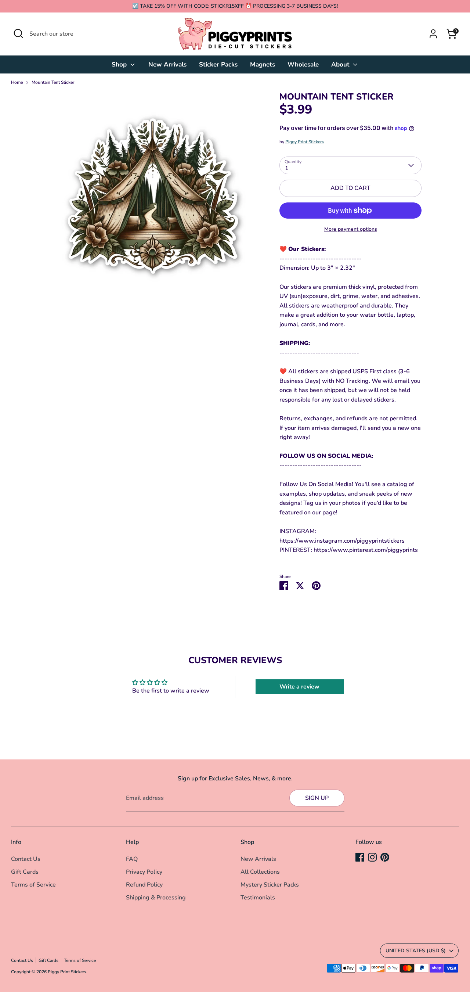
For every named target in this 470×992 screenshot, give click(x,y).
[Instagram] (372, 857)
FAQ (132, 859)
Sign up (317, 798)
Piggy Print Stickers (304, 142)
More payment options (350, 229)
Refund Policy (144, 885)
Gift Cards (25, 872)
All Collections (260, 872)
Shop (120, 64)
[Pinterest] (384, 857)
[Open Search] (18, 33)
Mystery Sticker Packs (270, 885)
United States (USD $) (416, 950)
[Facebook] (359, 857)
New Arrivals (167, 64)
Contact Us (25, 859)
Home (17, 82)
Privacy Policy (144, 872)
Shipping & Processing (156, 898)
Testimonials (258, 898)
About (341, 64)
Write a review (299, 687)
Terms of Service (33, 885)
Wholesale (303, 64)
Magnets (262, 64)
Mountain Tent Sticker (53, 82)
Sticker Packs (218, 64)
